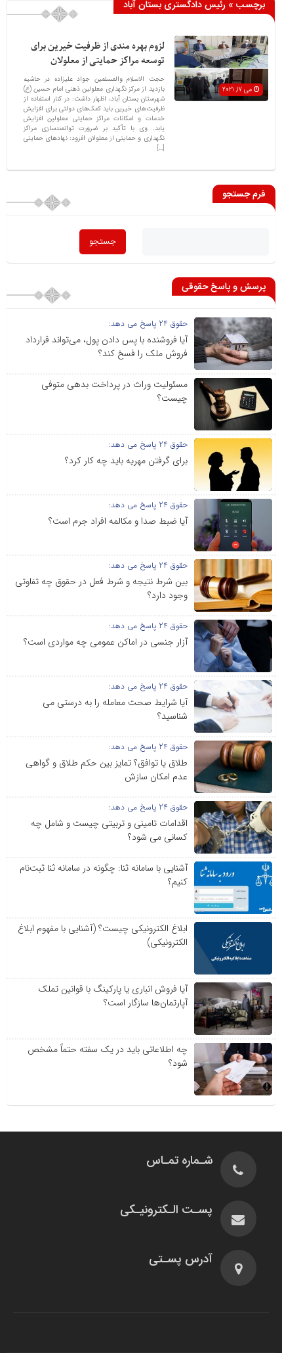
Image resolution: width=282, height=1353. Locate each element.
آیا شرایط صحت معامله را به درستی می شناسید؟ (115, 709)
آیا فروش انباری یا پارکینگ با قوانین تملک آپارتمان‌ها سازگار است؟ (113, 996)
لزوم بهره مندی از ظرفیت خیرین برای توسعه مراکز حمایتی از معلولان (98, 53)
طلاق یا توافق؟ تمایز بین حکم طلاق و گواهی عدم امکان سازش (107, 770)
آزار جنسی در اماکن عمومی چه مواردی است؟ (106, 642)
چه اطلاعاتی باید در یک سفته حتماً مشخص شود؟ (108, 1056)
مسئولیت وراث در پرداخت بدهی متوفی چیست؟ (114, 391)
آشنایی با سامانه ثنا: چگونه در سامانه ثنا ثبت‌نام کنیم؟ (104, 875)
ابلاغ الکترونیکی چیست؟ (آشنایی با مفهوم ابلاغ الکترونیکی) (103, 935)
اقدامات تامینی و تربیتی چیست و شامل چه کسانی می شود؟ (109, 830)
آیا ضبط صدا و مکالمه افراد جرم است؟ (118, 521)
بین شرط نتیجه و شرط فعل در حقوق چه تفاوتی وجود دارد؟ (101, 588)
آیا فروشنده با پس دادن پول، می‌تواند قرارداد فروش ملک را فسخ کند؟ (107, 347)
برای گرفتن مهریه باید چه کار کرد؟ (126, 460)
